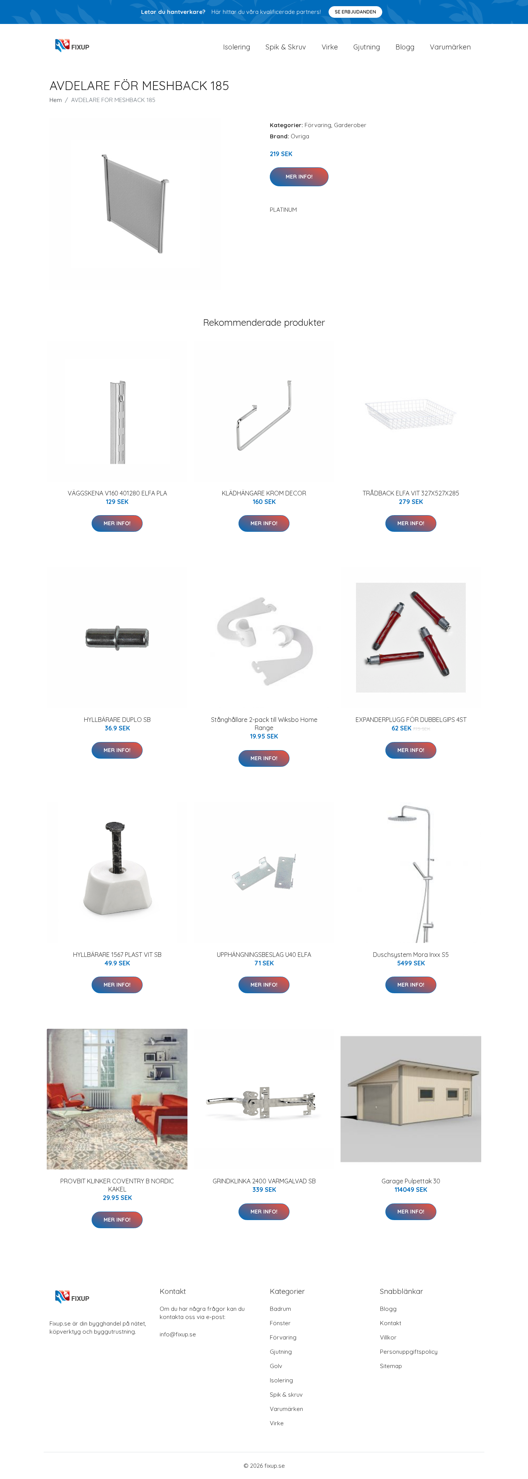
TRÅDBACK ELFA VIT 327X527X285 (411, 493)
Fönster (280, 1323)
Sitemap (391, 1366)
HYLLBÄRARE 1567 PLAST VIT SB (117, 954)
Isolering (236, 47)
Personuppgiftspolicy (409, 1351)
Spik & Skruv (286, 47)
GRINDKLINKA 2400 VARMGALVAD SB (264, 1181)
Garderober (350, 125)
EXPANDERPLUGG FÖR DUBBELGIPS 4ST (411, 719)
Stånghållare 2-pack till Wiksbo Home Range (264, 724)
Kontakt (390, 1323)
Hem (55, 100)
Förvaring (318, 125)
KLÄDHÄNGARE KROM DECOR (264, 493)
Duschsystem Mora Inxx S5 (411, 954)
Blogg (404, 47)
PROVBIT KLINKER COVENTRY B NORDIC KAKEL (117, 1185)
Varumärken (450, 47)
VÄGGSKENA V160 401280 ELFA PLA (117, 493)
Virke (330, 47)
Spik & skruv (286, 1394)
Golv (276, 1366)
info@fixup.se (178, 1334)
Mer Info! (299, 176)
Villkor (388, 1337)
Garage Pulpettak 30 (411, 1181)
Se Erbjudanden (355, 12)
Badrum (280, 1308)
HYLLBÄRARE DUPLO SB (117, 719)
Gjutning (366, 47)
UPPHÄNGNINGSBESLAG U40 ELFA (264, 954)
